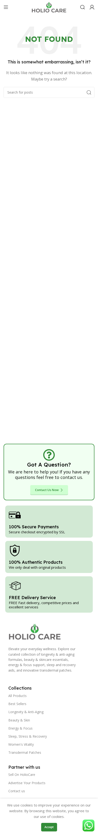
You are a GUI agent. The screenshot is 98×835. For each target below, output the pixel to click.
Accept (49, 827)
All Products (17, 695)
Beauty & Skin (19, 720)
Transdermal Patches (24, 752)
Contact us (16, 791)
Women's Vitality (21, 744)
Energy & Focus (20, 728)
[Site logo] (49, 6)
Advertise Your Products (26, 783)
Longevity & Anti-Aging (26, 712)
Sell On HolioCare (21, 774)
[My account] (92, 7)
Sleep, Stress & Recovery (27, 736)
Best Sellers (17, 703)
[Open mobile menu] (6, 7)
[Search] (82, 7)
